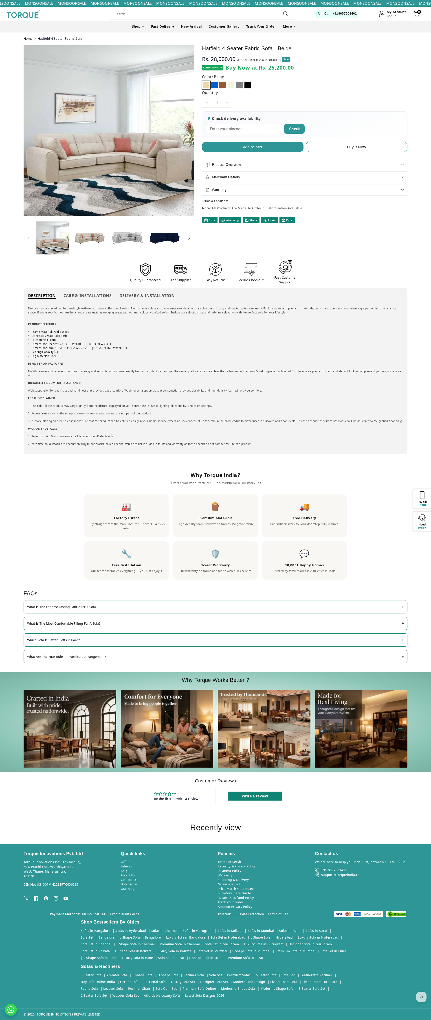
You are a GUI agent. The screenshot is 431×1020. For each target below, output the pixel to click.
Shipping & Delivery (233, 880)
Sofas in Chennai (164, 930)
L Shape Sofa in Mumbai (251, 951)
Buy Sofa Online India (98, 982)
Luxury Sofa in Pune (137, 958)
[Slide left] (28, 238)
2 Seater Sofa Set (94, 995)
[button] (138, 26)
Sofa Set (215, 975)
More (287, 26)
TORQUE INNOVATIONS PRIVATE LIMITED (68, 1014)
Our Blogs (128, 888)
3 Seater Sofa (91, 975)
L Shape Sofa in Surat (206, 958)
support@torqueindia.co (340, 875)
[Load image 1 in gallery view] (52, 238)
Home (28, 38)
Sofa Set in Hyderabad (228, 937)
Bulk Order (129, 884)
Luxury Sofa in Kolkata (174, 951)
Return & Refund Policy (236, 897)
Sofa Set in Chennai (96, 944)
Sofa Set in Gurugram (222, 944)
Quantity (210, 92)
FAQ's (125, 871)
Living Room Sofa (283, 982)
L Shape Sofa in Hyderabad (272, 937)
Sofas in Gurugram (197, 930)
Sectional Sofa (155, 982)
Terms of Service (231, 862)
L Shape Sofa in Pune (100, 958)
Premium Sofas (239, 975)
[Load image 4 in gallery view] (165, 238)
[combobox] (202, 14)
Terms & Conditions (215, 201)
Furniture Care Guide (234, 893)
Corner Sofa (129, 982)
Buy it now (356, 146)
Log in (392, 16)
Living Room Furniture (319, 982)
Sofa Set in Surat (171, 958)
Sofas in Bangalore (95, 930)
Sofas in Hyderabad (130, 930)
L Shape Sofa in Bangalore (140, 937)
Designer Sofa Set (214, 982)
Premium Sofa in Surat (245, 958)
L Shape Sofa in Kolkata (133, 951)
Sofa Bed (288, 975)
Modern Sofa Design (249, 982)
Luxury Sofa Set (183, 982)
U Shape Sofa (168, 975)
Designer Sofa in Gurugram (310, 944)
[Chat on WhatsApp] (10, 1009)
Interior (127, 866)
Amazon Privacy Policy (235, 906)
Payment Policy (229, 871)
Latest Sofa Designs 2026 (204, 995)
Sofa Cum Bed (167, 988)
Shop (136, 26)
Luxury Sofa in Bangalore (185, 937)
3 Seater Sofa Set (312, 988)
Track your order (231, 902)
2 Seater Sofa (117, 975)
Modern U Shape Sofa (238, 988)
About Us (128, 875)
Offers (126, 862)
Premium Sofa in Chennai (180, 944)
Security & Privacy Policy (237, 866)
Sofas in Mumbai (261, 930)
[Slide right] (189, 238)
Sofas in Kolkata (230, 930)
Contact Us (129, 880)
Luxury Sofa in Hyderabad (318, 937)
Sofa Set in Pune (333, 951)
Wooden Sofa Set (125, 995)
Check (294, 128)
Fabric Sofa (89, 988)
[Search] (285, 14)
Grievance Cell (229, 884)
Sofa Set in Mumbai (212, 951)
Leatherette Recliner (316, 975)
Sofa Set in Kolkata (95, 951)
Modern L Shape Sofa (277, 988)
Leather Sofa (113, 988)
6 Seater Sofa (266, 975)
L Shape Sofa (142, 975)
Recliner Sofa (194, 975)
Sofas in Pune (289, 930)
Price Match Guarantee (236, 888)
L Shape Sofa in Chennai (136, 944)
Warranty (225, 875)
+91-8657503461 (334, 870)
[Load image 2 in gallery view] (90, 238)
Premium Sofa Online (199, 988)
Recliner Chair (139, 988)
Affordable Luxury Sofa (162, 995)
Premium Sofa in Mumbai (296, 951)
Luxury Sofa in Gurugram (264, 944)
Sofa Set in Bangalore (97, 937)
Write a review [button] (255, 796)
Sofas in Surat (316, 930)
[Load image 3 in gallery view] (127, 238)
